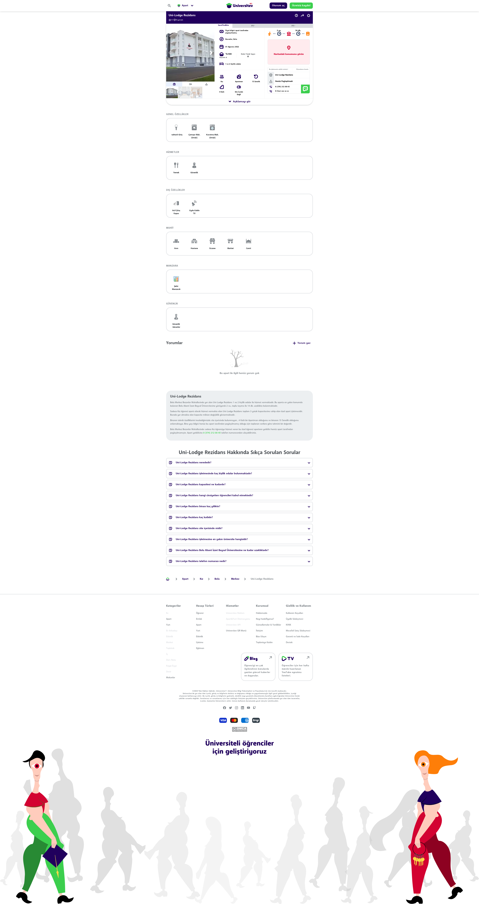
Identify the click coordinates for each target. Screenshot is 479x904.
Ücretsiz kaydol (246, 485)
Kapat (226, 485)
